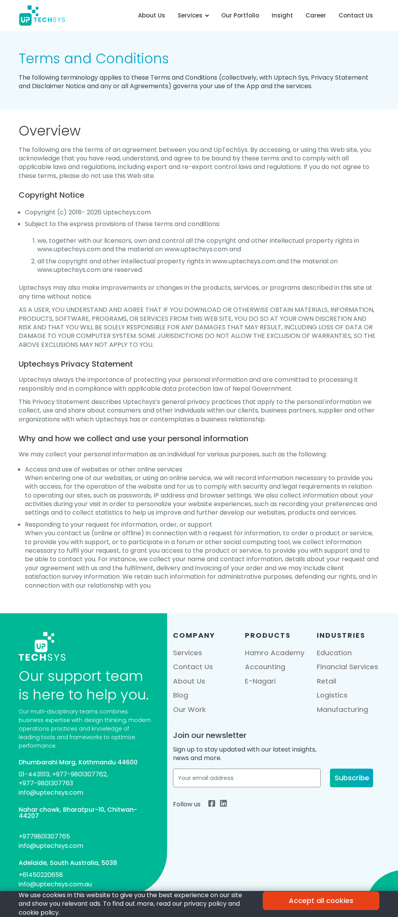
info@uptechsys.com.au (55, 884)
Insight (282, 15)
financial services (347, 667)
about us (189, 681)
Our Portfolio (240, 15)
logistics (332, 695)
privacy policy (205, 903)
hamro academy (274, 653)
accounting (265, 667)
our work (189, 709)
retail (326, 681)
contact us (193, 667)
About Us (151, 15)
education (334, 653)
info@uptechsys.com (51, 792)
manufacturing (342, 709)
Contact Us (356, 15)
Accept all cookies (321, 900)
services (187, 653)
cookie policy (39, 912)
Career (315, 15)
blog (180, 695)
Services (190, 15)
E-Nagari (260, 681)
